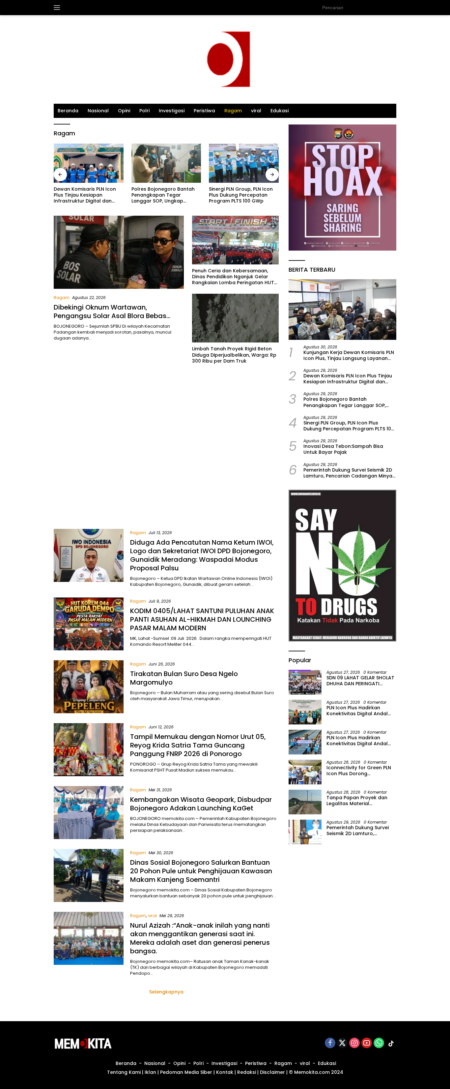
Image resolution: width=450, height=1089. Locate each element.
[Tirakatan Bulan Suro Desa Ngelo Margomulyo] (89, 686)
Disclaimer (272, 1072)
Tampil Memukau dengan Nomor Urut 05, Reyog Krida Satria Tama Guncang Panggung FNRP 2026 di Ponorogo (198, 745)
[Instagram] (354, 1043)
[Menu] (58, 7)
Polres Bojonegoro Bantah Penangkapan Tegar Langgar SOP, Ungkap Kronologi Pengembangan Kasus (85, 195)
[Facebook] (330, 1043)
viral (256, 110)
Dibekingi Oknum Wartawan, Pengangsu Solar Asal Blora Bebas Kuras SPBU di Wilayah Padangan (110, 316)
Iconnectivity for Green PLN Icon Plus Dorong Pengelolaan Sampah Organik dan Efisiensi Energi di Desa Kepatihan (359, 770)
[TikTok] (391, 1043)
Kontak (224, 1072)
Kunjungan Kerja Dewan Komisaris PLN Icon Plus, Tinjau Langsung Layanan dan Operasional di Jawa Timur (348, 355)
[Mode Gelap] (393, 7)
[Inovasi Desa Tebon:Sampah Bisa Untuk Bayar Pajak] (244, 163)
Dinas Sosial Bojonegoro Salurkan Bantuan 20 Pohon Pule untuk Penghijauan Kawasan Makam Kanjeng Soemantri (201, 871)
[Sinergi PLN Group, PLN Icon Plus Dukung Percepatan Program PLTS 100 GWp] (166, 163)
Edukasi (279, 110)
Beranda (68, 110)
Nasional (98, 110)
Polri (144, 110)
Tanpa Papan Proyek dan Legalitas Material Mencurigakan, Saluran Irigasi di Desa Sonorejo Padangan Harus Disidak (356, 800)
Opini (124, 110)
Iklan (150, 1072)
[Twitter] (342, 1043)
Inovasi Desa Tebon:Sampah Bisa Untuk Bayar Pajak (243, 192)
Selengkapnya (166, 992)
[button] (379, 7)
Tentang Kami (124, 1072)
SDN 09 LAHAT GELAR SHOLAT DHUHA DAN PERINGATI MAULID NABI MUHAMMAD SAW (360, 680)
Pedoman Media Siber (186, 1072)
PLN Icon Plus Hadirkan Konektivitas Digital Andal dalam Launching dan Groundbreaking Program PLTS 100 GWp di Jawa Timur (360, 740)
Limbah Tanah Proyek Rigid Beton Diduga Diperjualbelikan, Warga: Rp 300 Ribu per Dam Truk (234, 355)
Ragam (233, 110)
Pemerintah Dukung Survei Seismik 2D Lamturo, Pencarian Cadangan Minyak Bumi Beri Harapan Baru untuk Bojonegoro (349, 472)
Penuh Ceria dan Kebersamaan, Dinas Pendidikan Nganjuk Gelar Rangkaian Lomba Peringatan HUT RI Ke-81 (233, 277)
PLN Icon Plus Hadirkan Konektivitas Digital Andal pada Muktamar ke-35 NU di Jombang (360, 710)
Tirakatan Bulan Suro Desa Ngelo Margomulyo (184, 678)
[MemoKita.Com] (225, 59)
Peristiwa (204, 110)
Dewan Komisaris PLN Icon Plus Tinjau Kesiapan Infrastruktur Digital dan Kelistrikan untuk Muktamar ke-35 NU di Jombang (347, 379)
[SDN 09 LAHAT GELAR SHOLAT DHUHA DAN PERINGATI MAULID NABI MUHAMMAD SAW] (305, 682)
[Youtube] (366, 1043)
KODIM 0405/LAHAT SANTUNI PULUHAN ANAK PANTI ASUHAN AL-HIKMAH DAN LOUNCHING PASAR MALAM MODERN (202, 619)
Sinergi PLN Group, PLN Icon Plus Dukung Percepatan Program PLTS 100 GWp (163, 195)
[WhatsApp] (379, 1043)
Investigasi (171, 110)
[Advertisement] (166, 449)
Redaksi (246, 1072)
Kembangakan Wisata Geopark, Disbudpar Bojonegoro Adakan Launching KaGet (201, 804)
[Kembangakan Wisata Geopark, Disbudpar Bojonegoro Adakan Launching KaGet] (89, 812)
